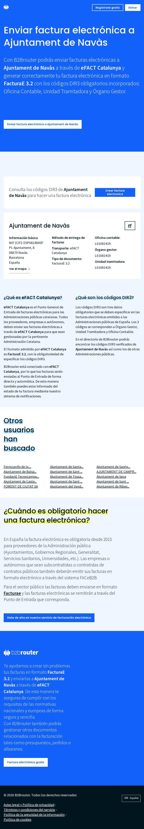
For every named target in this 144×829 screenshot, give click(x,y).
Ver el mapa (18, 269)
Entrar (133, 7)
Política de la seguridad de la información (34, 814)
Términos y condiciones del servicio (29, 809)
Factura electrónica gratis (25, 762)
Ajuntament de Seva (111, 476)
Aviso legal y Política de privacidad (29, 804)
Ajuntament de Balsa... (20, 471)
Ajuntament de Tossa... (66, 476)
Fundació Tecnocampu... (21, 476)
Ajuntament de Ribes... (113, 486)
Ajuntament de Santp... (113, 466)
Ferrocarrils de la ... (17, 466)
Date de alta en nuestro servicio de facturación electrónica (49, 618)
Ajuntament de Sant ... (66, 471)
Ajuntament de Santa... (66, 466)
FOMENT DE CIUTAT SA (21, 486)
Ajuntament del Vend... (66, 486)
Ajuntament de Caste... (20, 481)
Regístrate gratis (108, 7)
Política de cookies (17, 819)
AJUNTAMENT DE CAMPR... (116, 471)
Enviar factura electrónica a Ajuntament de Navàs (42, 124)
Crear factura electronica (115, 192)
